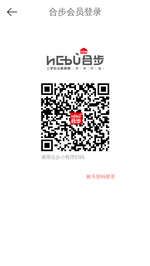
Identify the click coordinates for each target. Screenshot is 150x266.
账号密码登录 (100, 176)
